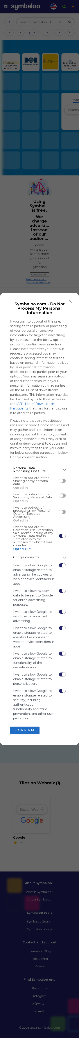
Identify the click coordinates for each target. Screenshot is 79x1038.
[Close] (70, 301)
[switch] (62, 481)
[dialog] (39, 519)
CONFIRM (24, 730)
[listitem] (39, 469)
